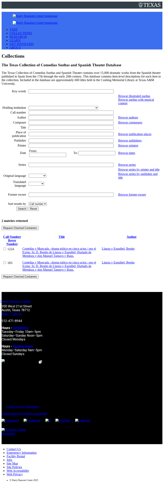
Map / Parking (11, 314)
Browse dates (126, 153)
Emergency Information (22, 452)
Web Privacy (15, 474)
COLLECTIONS (21, 33)
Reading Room (23, 346)
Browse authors (128, 117)
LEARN (15, 40)
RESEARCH (18, 36)
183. (10, 263)
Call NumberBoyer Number (12, 240)
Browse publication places (134, 134)
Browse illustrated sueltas (134, 96)
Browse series (127, 164)
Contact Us (14, 449)
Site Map (12, 463)
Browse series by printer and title (139, 169)
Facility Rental (16, 456)
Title (62, 236)
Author (132, 236)
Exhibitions (20, 328)
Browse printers (128, 145)
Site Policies (14, 467)
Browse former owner (132, 194)
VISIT (14, 29)
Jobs (9, 460)
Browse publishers (130, 140)
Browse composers (130, 122)
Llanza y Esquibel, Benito (118, 248)
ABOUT (15, 47)
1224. (11, 249)
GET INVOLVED (22, 44)
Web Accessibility (18, 470)
